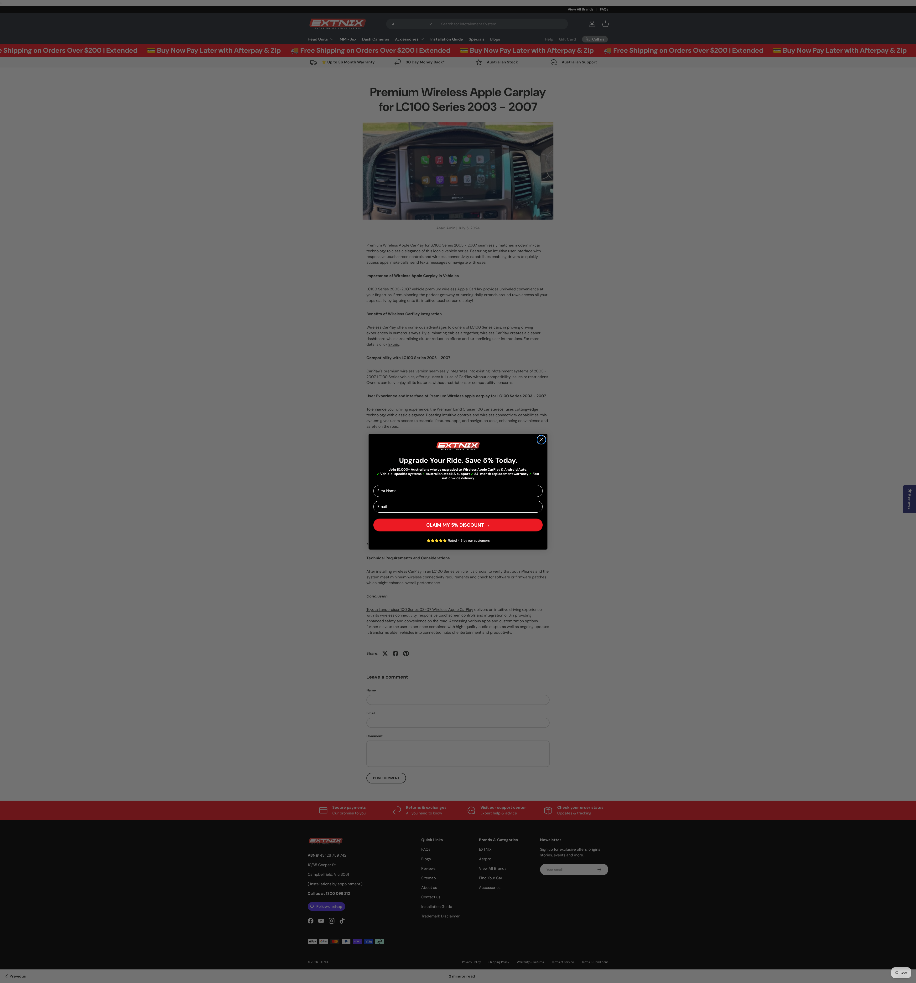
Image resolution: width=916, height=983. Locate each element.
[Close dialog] (541, 440)
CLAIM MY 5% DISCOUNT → (458, 525)
